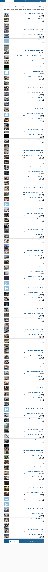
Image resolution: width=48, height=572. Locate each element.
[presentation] (4, 9)
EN (0, 0)
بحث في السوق (10, 0)
